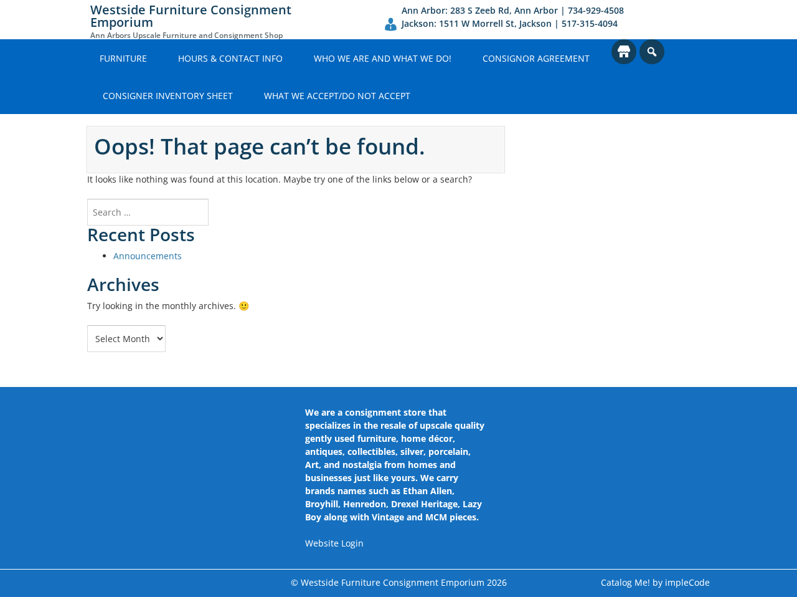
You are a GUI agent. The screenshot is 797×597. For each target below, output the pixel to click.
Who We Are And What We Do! (382, 58)
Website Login (334, 543)
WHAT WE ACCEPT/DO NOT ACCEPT (337, 96)
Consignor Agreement (536, 58)
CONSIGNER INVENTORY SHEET (168, 96)
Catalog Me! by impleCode (655, 582)
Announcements (147, 256)
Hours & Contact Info (230, 58)
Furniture (123, 58)
